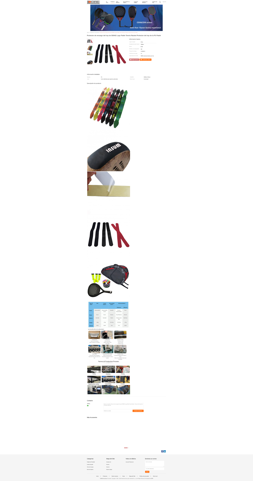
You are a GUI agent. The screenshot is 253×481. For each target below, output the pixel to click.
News (123, 476)
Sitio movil (155, 476)
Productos (113, 1)
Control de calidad (136, 2)
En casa (107, 2)
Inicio (97, 476)
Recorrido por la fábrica (126, 2)
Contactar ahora (146, 59)
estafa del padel (90, 464)
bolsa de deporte (90, 469)
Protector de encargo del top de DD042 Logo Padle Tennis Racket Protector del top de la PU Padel (118, 32)
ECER (152, 478)
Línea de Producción (130, 461)
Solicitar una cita (154, 2)
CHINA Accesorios (103, 478)
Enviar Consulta (138, 410)
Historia (107, 464)
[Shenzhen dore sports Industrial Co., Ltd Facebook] (162, 451)
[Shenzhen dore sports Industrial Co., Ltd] (93, 2)
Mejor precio (135, 59)
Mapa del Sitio (132, 476)
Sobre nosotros (118, 2)
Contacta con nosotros (144, 2)
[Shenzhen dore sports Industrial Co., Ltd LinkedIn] (165, 451)
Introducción (108, 461)
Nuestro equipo (109, 469)
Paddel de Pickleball (91, 461)
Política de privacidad (144, 476)
